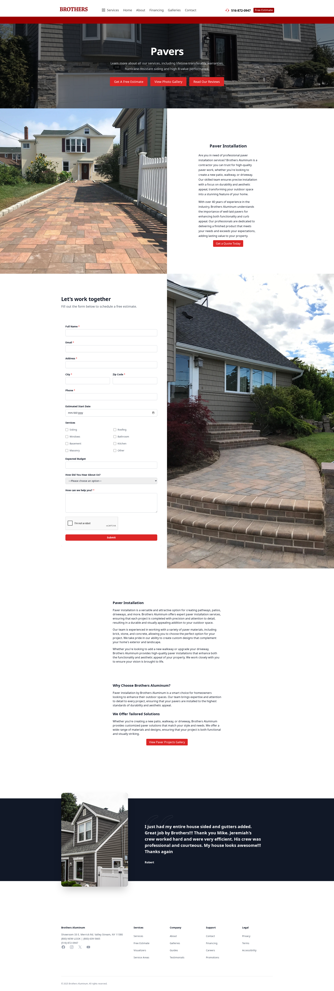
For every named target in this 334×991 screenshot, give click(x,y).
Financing (156, 10)
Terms (245, 943)
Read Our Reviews (206, 82)
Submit (111, 537)
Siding (73, 429)
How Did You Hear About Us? (83, 474)
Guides (174, 950)
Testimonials (177, 957)
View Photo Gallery (168, 82)
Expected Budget (75, 458)
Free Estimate (264, 10)
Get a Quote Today (228, 243)
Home (127, 10)
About (140, 10)
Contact (190, 10)
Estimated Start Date (77, 406)
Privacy (246, 936)
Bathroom (123, 436)
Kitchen (122, 443)
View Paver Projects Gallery (167, 742)
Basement (75, 443)
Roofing (122, 429)
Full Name (72, 326)
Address (71, 358)
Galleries (174, 10)
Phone (70, 390)
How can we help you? (79, 490)
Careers (210, 950)
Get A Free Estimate (128, 82)
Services (70, 422)
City (68, 374)
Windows (75, 436)
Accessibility (249, 950)
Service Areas (141, 957)
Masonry (75, 450)
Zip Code (119, 374)
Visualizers (140, 950)
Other (121, 450)
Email (69, 342)
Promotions (212, 957)
